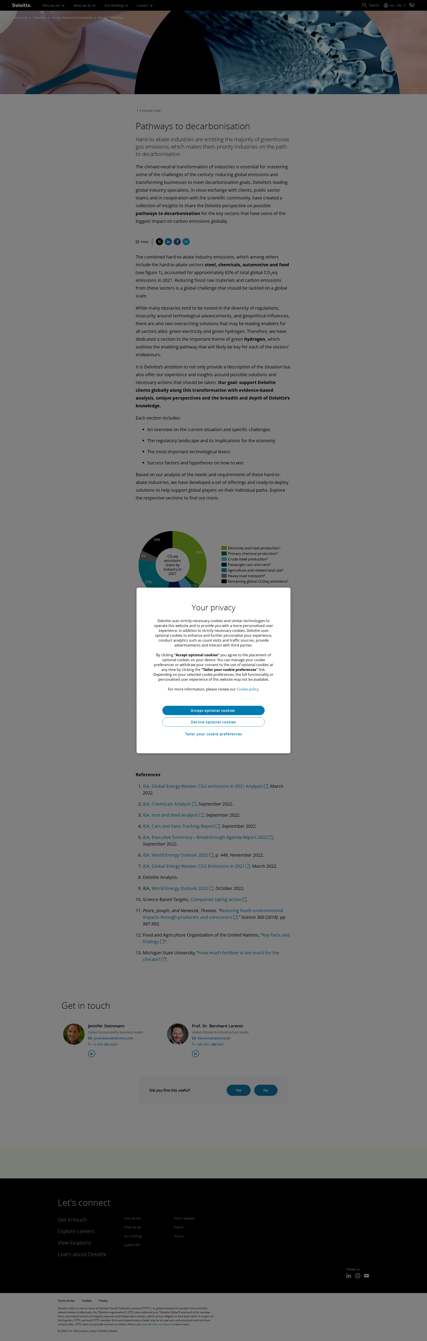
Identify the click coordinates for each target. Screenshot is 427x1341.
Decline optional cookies (213, 722)
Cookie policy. (248, 689)
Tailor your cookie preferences (213, 734)
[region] (213, 670)
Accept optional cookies (213, 710)
